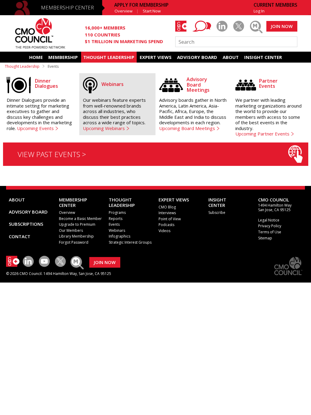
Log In (259, 11)
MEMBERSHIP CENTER (67, 7)
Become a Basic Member (80, 218)
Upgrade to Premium (77, 224)
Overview (123, 11)
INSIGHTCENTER (217, 202)
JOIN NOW (282, 26)
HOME (36, 57)
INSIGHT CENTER (263, 57)
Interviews (167, 212)
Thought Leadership (22, 66)
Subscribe (216, 212)
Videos (164, 230)
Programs (117, 212)
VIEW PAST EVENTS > (52, 154)
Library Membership (76, 236)
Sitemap (265, 238)
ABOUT (231, 57)
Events (114, 224)
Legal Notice (268, 220)
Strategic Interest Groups (130, 242)
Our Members (71, 230)
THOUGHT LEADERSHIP (108, 57)
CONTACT (19, 236)
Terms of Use (269, 232)
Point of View (170, 218)
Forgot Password (73, 242)
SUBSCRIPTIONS (26, 224)
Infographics (119, 236)
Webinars (117, 230)
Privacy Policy (269, 225)
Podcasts (166, 224)
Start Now (152, 11)
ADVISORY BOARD (197, 57)
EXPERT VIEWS (156, 57)
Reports (115, 218)
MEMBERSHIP (63, 57)
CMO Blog (167, 207)
